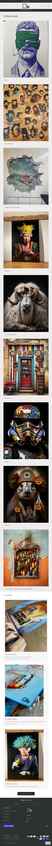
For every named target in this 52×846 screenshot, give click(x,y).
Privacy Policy (6, 814)
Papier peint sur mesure (12, 207)
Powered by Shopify (13, 842)
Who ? (7, 461)
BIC (6, 80)
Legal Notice (6, 820)
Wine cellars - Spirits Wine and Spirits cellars (19, 589)
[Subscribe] (36, 804)
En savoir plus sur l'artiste (26, 793)
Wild (6, 525)
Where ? (7, 398)
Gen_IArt (8, 842)
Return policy (6, 817)
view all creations (10, 334)
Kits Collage (8, 144)
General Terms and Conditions (10, 811)
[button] (2, 6)
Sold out (7, 271)
